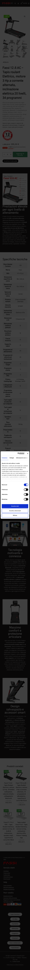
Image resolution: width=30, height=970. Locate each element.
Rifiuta (15, 515)
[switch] (26, 489)
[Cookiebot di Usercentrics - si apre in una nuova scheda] (18, 453)
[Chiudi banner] (27, 453)
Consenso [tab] (4, 457)
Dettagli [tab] (12, 457)
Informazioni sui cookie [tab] (22, 457)
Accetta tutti (15, 506)
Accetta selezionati (15, 510)
